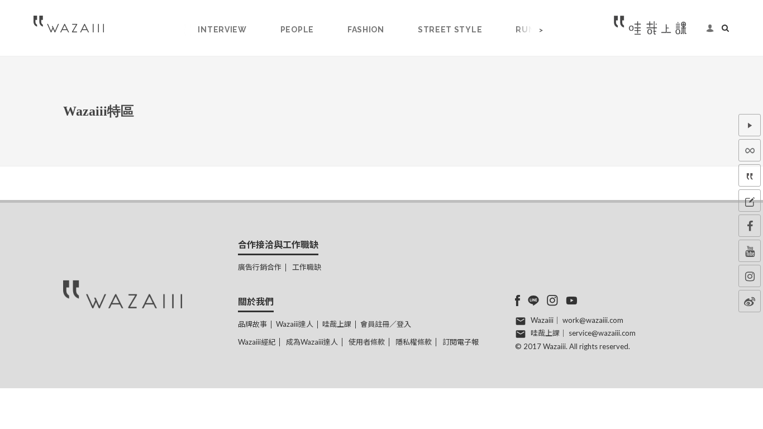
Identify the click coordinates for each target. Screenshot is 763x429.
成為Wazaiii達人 (312, 341)
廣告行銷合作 (260, 267)
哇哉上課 (336, 324)
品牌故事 (252, 324)
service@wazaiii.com (602, 332)
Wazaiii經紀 (256, 341)
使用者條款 (367, 341)
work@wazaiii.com (592, 320)
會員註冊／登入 (385, 324)
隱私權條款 (413, 341)
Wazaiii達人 (294, 324)
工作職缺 (306, 267)
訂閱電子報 (460, 341)
